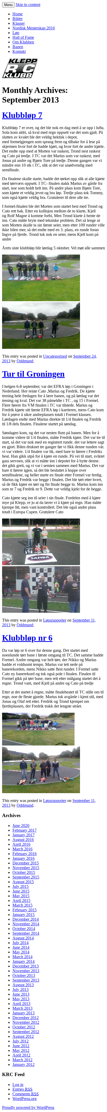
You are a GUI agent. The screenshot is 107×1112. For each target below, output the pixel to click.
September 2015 (25, 877)
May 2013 (20, 999)
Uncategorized (55, 356)
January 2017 (23, 835)
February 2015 (24, 910)
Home (17, 14)
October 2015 (23, 872)
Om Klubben (23, 42)
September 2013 (25, 980)
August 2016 (23, 839)
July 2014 (20, 942)
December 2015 (25, 863)
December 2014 (25, 919)
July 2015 (20, 886)
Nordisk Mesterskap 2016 (33, 28)
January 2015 (23, 914)
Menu (8, 5)
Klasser (18, 23)
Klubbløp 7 (22, 115)
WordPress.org (24, 1098)
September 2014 (25, 933)
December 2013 (25, 966)
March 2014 (22, 957)
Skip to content (28, 4)
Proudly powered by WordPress (28, 1107)
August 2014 (23, 938)
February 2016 (24, 853)
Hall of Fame (23, 37)
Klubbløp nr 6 (27, 637)
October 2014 (23, 928)
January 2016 (23, 858)
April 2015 (21, 900)
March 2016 (22, 849)
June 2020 (20, 825)
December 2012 (25, 1017)
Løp (15, 32)
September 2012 (25, 1031)
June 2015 (20, 891)
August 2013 (23, 985)
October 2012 (23, 1027)
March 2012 (22, 1060)
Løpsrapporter (54, 620)
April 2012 (21, 1055)
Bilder (17, 18)
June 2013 (20, 994)
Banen (17, 47)
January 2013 (23, 1013)
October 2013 (23, 975)
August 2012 (23, 1036)
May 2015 (20, 896)
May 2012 (20, 1050)
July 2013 (20, 989)
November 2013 (25, 971)
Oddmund (25, 361)
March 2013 (22, 1008)
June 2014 (20, 947)
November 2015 (25, 867)
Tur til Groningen (33, 373)
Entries (22, 1089)
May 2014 (20, 952)
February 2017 (24, 830)
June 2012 (20, 1046)
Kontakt (19, 51)
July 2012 (20, 1041)
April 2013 (21, 1003)
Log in (17, 1084)
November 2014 (25, 924)
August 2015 (23, 882)
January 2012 (23, 1064)
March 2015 (22, 905)
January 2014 (23, 961)
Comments (25, 1094)
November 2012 (25, 1022)
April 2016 (21, 844)
